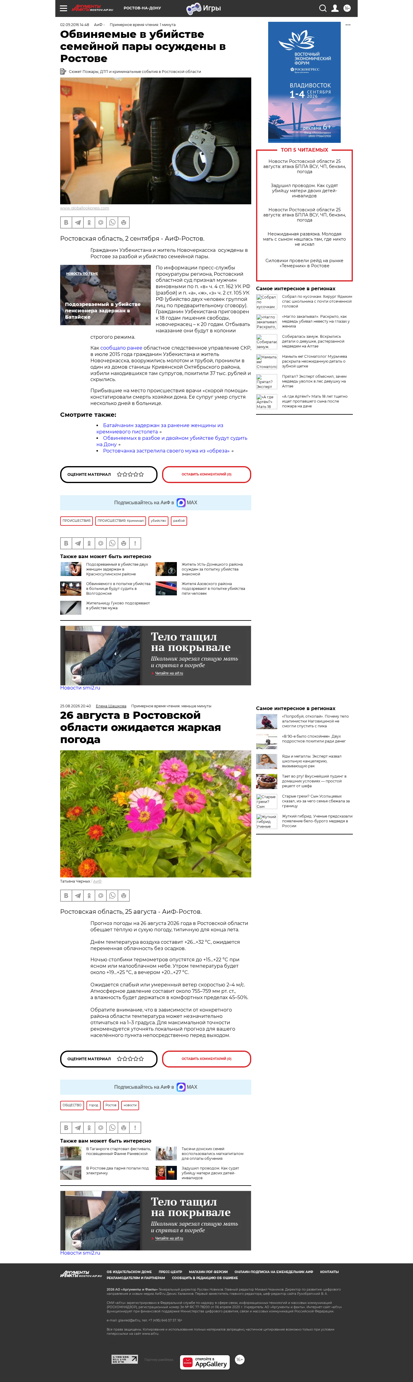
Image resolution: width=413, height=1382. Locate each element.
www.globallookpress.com (84, 208)
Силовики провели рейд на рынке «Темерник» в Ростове (304, 263)
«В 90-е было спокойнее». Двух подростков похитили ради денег (314, 738)
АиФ (97, 881)
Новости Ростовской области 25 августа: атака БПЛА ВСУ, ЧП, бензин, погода (304, 166)
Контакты (329, 1272)
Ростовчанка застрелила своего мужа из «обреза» (166, 451)
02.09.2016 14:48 (74, 24)
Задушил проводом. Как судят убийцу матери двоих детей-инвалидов (304, 191)
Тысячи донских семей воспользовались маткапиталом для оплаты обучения (212, 1154)
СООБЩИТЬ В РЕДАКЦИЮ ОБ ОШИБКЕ (205, 1278)
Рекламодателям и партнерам (136, 1278)
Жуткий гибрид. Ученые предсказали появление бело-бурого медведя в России (317, 821)
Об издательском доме (129, 1272)
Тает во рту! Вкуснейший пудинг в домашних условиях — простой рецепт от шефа (314, 781)
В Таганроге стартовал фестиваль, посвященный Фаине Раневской (118, 1151)
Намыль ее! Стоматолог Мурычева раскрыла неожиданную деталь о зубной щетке (314, 361)
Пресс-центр (170, 1272)
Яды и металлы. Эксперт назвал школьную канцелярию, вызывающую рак (312, 761)
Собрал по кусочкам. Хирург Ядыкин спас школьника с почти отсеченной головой (317, 301)
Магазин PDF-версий (208, 1272)
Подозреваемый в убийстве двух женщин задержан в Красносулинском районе (117, 569)
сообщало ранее (121, 348)
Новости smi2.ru (80, 688)
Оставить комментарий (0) (207, 474)
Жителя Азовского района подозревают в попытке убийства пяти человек (213, 588)
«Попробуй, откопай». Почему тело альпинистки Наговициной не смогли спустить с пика (315, 721)
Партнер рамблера (159, 1359)
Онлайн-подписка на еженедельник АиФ (274, 1272)
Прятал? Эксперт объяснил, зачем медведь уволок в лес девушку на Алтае (314, 381)
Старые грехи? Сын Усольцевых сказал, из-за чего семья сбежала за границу (316, 801)
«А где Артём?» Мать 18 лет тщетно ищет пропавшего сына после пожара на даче (315, 401)
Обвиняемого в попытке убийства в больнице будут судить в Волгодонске (118, 588)
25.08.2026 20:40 (75, 706)
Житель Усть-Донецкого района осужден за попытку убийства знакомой (212, 569)
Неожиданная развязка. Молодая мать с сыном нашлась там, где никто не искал (304, 239)
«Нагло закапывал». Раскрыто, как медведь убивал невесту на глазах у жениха (316, 321)
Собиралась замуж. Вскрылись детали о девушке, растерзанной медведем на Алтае (313, 341)
